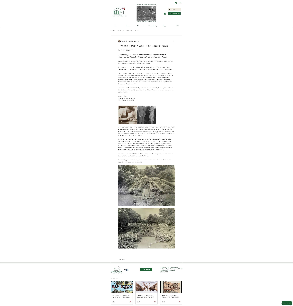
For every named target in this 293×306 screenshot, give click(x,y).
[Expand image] (127, 115)
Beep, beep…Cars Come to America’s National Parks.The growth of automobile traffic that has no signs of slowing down (170, 296)
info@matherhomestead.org (167, 270)
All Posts (113, 30)
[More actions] (174, 41)
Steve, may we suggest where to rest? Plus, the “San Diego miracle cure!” (121, 296)
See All (180, 277)
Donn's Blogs (121, 30)
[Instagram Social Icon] (125, 270)
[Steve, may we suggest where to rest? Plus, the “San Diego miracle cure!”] (122, 287)
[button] (165, 13)
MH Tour (137, 30)
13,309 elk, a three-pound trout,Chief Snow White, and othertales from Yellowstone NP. (145, 296)
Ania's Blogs (129, 30)
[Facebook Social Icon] (127, 270)
